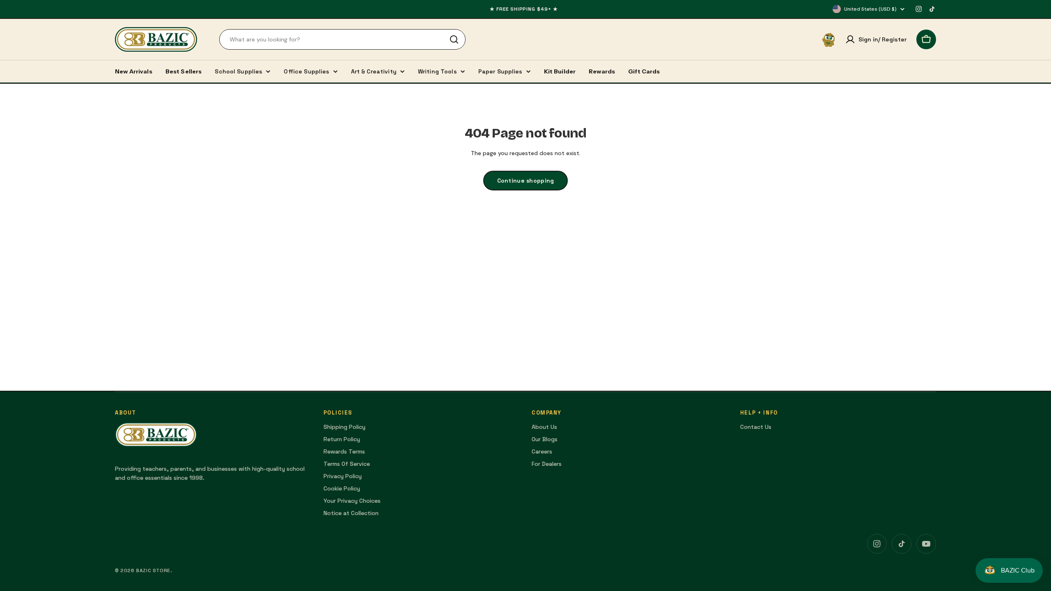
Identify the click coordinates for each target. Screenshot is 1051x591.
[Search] (454, 39)
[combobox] (342, 39)
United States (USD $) (870, 9)
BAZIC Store (153, 570)
